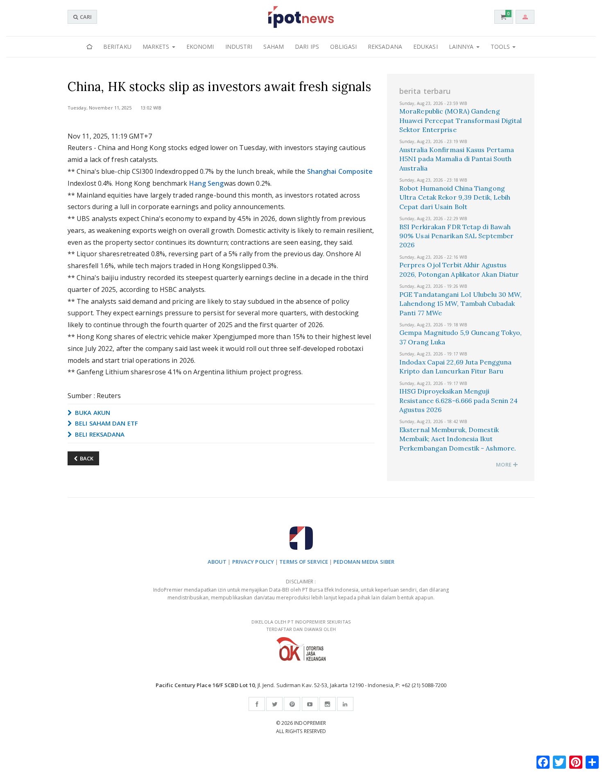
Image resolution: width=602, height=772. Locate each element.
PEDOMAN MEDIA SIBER (363, 561)
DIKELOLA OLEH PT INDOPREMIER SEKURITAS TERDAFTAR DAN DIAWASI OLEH (301, 626)
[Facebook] (257, 704)
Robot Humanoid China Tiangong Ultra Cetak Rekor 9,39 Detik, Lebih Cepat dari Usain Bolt (455, 197)
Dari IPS (307, 46)
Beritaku (117, 46)
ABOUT (217, 561)
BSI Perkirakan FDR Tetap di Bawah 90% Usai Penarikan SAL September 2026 (456, 236)
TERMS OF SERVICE (303, 561)
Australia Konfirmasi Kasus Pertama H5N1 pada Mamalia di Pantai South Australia (456, 159)
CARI (85, 16)
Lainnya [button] (462, 46)
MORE (504, 464)
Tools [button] (501, 46)
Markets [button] (157, 46)
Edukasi (425, 46)
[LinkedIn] (345, 704)
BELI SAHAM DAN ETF (105, 423)
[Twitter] (274, 704)
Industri (239, 46)
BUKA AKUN (91, 412)
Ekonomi (200, 46)
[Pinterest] (292, 704)
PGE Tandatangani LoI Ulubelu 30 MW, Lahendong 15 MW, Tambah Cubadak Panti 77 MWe (460, 303)
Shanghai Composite (340, 171)
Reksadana (385, 46)
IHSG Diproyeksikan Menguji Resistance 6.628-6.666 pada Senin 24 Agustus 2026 (458, 400)
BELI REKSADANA (99, 434)
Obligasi (343, 46)
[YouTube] (310, 704)
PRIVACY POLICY (253, 561)
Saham (273, 46)
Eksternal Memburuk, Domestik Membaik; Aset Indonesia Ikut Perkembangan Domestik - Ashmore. (457, 439)
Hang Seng (206, 183)
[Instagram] (327, 704)
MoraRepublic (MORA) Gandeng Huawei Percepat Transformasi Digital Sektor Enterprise (460, 120)
